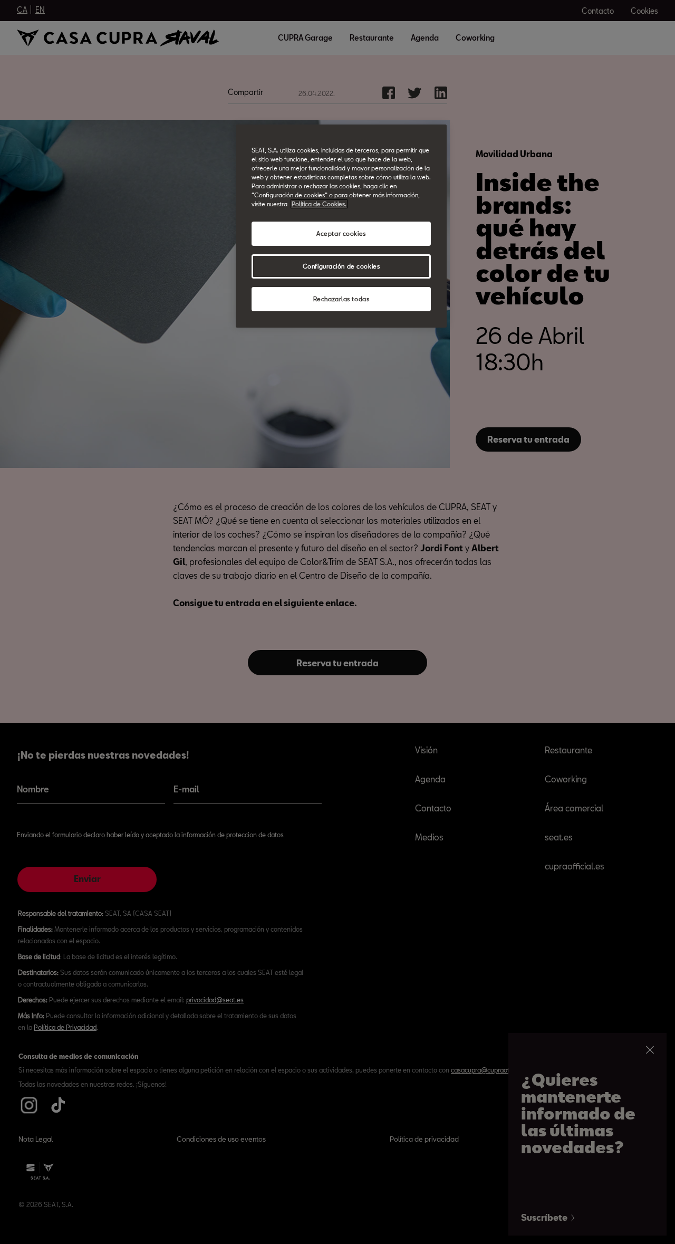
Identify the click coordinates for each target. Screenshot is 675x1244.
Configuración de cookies (341, 266)
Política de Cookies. (319, 203)
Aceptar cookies (341, 233)
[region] (341, 226)
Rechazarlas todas (341, 298)
